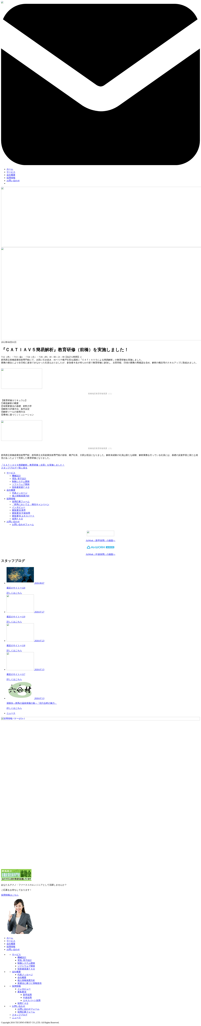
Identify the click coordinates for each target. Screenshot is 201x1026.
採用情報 (11, 178)
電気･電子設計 (19, 478)
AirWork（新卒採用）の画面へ (100, 540)
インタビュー (18, 507)
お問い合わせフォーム (23, 524)
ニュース (11, 713)
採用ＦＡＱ (17, 519)
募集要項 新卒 (19, 510)
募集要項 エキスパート (23, 516)
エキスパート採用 (31, 1000)
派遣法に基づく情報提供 (30, 983)
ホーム (10, 169)
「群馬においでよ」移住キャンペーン (30, 504)
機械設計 (16, 476)
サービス (11, 172)
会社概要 (11, 175)
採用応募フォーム (21, 501)
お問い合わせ (13, 180)
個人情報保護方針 (21, 496)
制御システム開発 (21, 481)
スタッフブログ (19, 1015)
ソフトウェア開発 (21, 484)
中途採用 (27, 997)
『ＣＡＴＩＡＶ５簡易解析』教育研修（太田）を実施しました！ (33, 465)
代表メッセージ (19, 493)
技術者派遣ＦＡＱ (20, 487)
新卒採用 (27, 994)
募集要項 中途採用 (21, 513)
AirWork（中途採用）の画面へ (100, 554)
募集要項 (22, 992)
